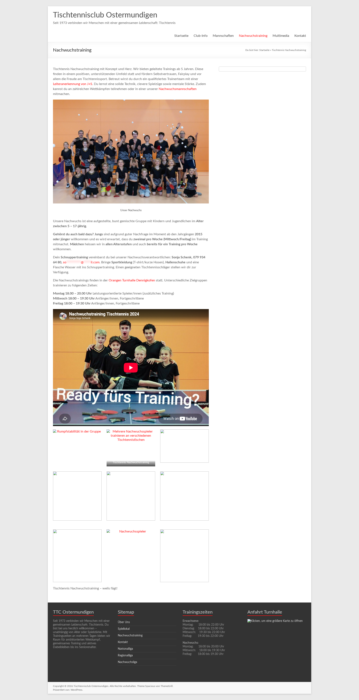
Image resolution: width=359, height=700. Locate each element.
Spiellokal (124, 628)
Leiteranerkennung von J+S (72, 84)
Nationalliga (125, 648)
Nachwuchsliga (127, 662)
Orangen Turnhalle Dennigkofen (132, 280)
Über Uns (124, 622)
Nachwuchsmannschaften (178, 89)
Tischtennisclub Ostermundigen (105, 15)
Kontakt (300, 35)
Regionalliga (125, 655)
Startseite (181, 35)
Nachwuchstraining (253, 35)
